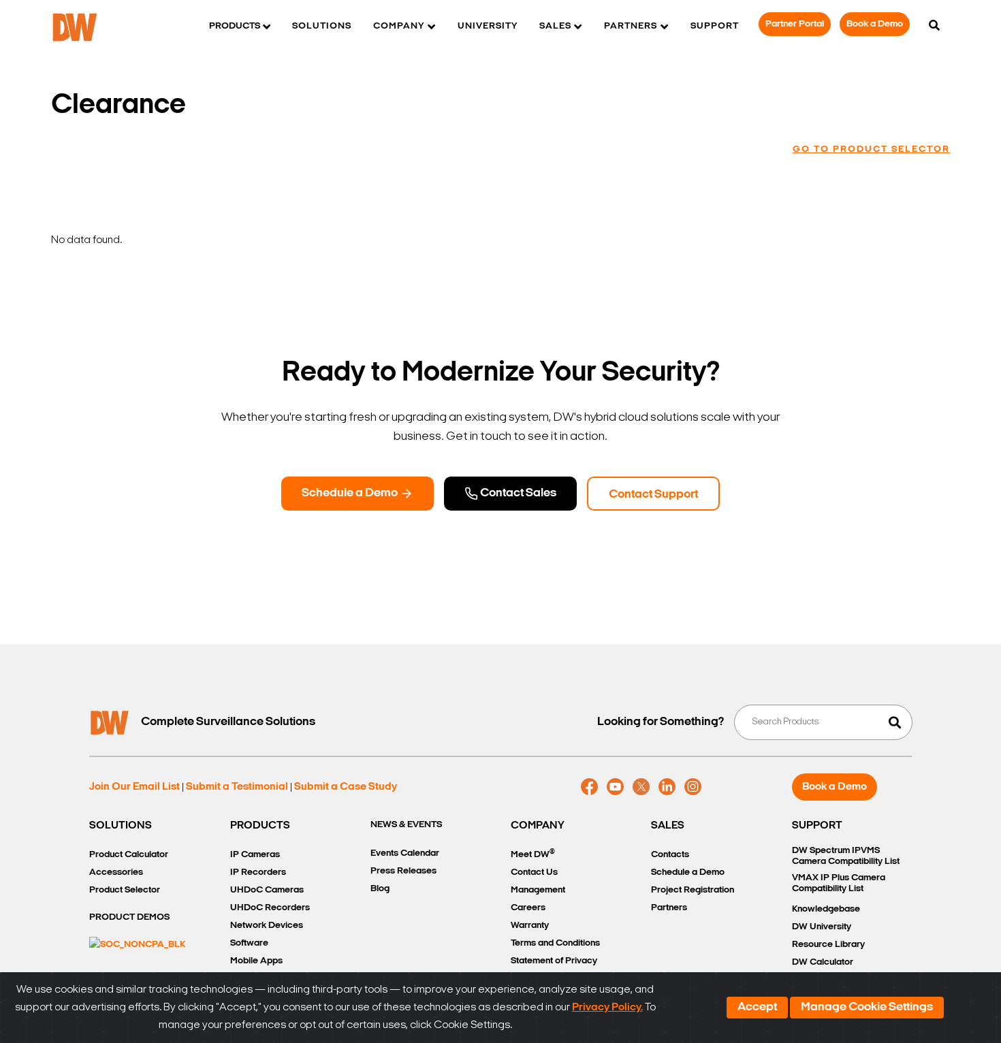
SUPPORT (817, 825)
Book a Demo (874, 24)
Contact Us (534, 872)
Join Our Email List (134, 787)
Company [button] (398, 26)
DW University (821, 927)
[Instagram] (692, 787)
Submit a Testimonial (237, 787)
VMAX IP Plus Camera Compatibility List (838, 883)
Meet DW (533, 854)
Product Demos (129, 917)
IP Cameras (255, 855)
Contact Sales (517, 493)
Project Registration (692, 890)
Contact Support (653, 495)
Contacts (670, 855)
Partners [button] (630, 26)
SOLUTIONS (120, 825)
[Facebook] (589, 787)
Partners (669, 908)
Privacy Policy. (607, 1007)
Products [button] (234, 26)
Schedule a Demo (351, 493)
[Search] (934, 26)
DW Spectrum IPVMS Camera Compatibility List (846, 856)
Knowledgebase (826, 909)
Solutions (321, 26)
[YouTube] (615, 787)
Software (249, 943)
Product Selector (124, 890)
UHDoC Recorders (270, 908)
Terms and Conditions (555, 943)
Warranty (530, 925)
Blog (380, 889)
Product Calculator (128, 855)
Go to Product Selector (871, 149)
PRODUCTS (260, 825)
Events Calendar (404, 853)
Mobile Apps (256, 961)
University (488, 26)
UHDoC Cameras (267, 890)
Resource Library (828, 945)
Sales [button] (555, 26)
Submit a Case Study (345, 787)
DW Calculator (822, 962)
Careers (528, 908)
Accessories (116, 872)
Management (538, 890)
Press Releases (403, 871)
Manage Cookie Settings (867, 1007)
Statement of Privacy (554, 961)
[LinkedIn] (667, 787)
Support (714, 26)
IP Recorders (258, 872)
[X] (641, 787)
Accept (757, 1007)
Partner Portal (794, 24)
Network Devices (266, 925)
